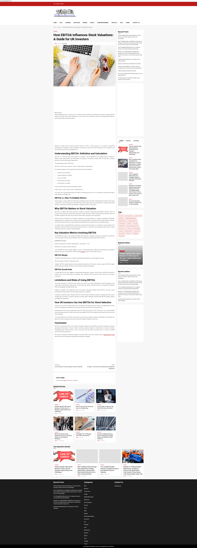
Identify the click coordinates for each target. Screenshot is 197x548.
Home (55, 22)
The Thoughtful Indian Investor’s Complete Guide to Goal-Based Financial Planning (123, 176)
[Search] (143, 22)
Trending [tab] (136, 140)
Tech (121, 22)
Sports (121, 233)
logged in (65, 380)
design (121, 218)
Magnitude (103, 546)
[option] (130, 256)
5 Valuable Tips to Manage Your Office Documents (84, 423)
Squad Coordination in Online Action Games (129, 63)
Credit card (138, 215)
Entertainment (132, 220)
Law (129, 228)
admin (55, 43)
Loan (121, 231)
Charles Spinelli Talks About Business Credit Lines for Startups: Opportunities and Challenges (63, 396)
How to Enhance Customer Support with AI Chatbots (68, 365)
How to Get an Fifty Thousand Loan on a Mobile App (84, 396)
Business (68, 22)
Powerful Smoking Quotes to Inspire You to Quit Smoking (123, 201)
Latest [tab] (121, 140)
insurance (122, 228)
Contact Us (136, 22)
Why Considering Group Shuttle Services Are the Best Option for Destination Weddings (63, 423)
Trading (135, 233)
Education (77, 22)
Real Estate (128, 231)
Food (129, 223)
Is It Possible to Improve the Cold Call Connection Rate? (106, 396)
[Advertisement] (85, 98)
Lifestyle (114, 22)
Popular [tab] (128, 140)
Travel (128, 22)
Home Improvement (103, 22)
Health (92, 22)
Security (137, 231)
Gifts (135, 223)
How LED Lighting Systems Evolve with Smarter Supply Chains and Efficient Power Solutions (106, 423)
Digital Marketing (131, 218)
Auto (61, 22)
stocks (83, 251)
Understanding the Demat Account (127, 70)
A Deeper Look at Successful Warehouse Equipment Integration (101, 366)
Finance (85, 22)
